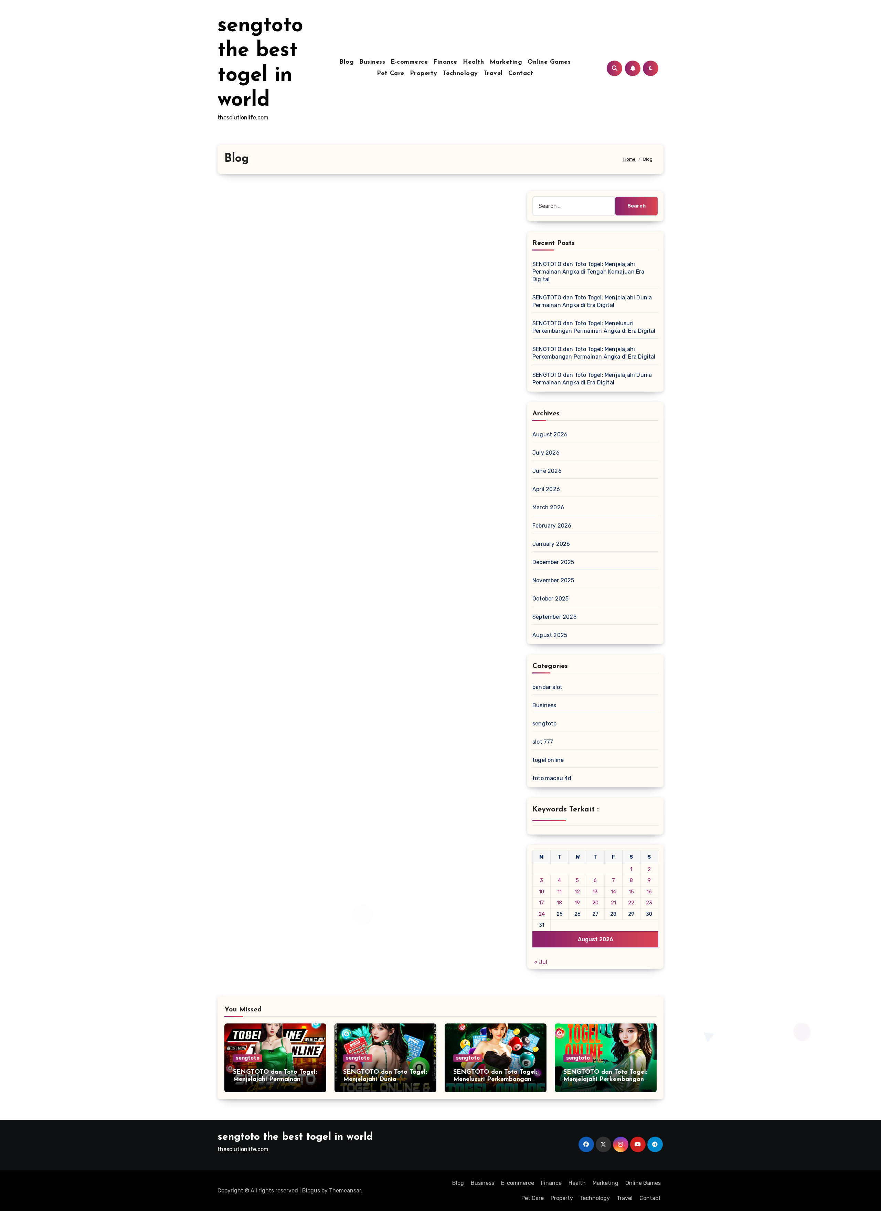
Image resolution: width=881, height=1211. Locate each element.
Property (423, 74)
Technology (460, 74)
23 (649, 903)
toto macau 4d (552, 778)
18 (559, 903)
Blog (346, 62)
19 (577, 903)
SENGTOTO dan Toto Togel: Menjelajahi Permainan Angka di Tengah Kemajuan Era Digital (588, 272)
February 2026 (552, 525)
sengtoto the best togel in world (295, 1137)
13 (595, 892)
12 (577, 892)
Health (473, 62)
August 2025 (549, 635)
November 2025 (553, 580)
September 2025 (554, 617)
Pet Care (390, 74)
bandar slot (547, 687)
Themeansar (345, 1190)
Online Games (549, 62)
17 (541, 903)
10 (541, 892)
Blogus (311, 1190)
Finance (445, 62)
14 (613, 892)
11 (560, 892)
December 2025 (553, 562)
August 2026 (549, 434)
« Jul (540, 962)
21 (613, 903)
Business (372, 62)
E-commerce (409, 62)
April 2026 (546, 489)
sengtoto (544, 723)
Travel (493, 74)
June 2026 (547, 471)
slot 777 (542, 742)
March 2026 (548, 507)
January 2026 (551, 544)
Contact (520, 74)
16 (649, 892)
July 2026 (546, 452)
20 (595, 903)
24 (542, 914)
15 (631, 892)
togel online (548, 760)
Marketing (506, 62)
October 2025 (550, 598)
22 (631, 903)
